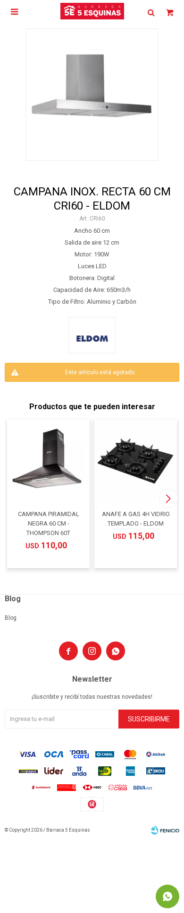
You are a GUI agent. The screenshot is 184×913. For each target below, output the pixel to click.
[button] (168, 498)
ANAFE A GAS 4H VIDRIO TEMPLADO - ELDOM (136, 518)
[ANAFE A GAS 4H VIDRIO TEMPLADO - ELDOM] (135, 461)
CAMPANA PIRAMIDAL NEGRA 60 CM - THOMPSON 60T (48, 523)
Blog (11, 618)
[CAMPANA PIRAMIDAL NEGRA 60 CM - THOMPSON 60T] (48, 461)
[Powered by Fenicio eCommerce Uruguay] (165, 830)
